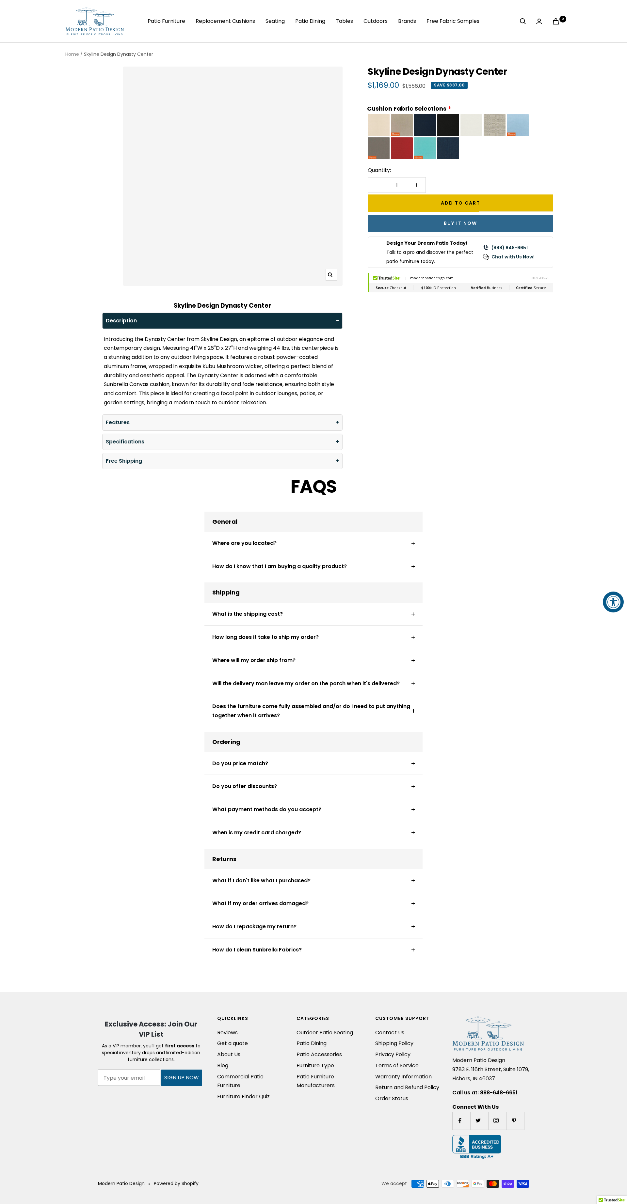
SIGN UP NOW (181, 1077)
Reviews (227, 1032)
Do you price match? (240, 763)
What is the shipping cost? (247, 614)
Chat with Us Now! (513, 257)
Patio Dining (310, 21)
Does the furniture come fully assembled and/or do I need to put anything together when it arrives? (311, 710)
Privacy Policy (392, 1054)
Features (118, 422)
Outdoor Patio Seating (325, 1032)
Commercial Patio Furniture (240, 1081)
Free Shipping (124, 461)
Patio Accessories (319, 1054)
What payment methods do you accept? (266, 809)
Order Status (391, 1098)
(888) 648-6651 (509, 247)
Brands (407, 21)
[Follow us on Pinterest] (515, 1121)
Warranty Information (403, 1076)
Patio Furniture (166, 21)
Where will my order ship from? (254, 660)
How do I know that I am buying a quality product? (279, 566)
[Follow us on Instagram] (497, 1121)
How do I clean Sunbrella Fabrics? (257, 949)
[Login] (540, 21)
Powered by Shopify (176, 1183)
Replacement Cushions (225, 21)
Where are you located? (244, 543)
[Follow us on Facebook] (461, 1121)
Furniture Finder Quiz (243, 1096)
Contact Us (389, 1032)
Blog (222, 1065)
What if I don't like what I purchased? (261, 880)
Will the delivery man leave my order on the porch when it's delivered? (306, 683)
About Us (228, 1054)
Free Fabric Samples (452, 21)
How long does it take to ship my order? (265, 637)
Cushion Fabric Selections (406, 108)
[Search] (524, 21)
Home (72, 54)
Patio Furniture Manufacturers (316, 1081)
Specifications (125, 441)
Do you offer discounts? (244, 786)
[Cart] (557, 21)
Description (121, 320)
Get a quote (232, 1043)
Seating (275, 21)
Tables (344, 21)
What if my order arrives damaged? (260, 903)
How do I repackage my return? (254, 926)
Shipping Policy (394, 1043)
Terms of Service (397, 1065)
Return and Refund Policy (407, 1087)
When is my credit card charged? (256, 832)
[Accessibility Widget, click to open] (613, 602)
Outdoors (375, 21)
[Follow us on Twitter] (479, 1121)
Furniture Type (315, 1065)
